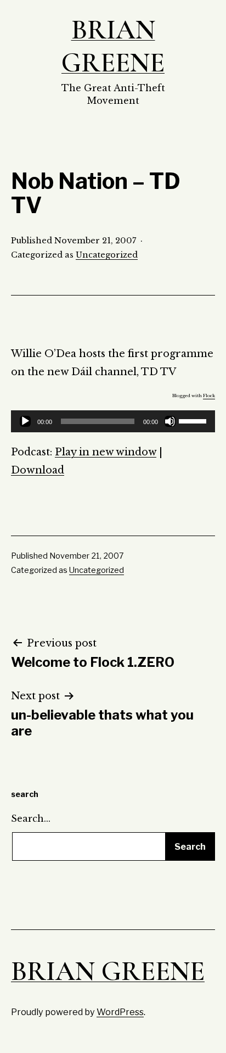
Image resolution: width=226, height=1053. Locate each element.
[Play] (25, 421)
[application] (113, 421)
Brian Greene (113, 46)
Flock (209, 395)
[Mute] (170, 421)
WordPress (120, 1011)
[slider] (194, 420)
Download (37, 470)
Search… (30, 818)
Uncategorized (107, 255)
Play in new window (105, 452)
